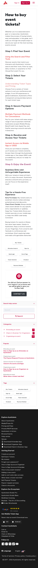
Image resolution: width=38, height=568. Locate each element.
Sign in (16, 3)
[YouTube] (17, 544)
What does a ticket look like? (13, 376)
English (18, 551)
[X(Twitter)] (10, 544)
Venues (4, 439)
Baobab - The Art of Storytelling (13, 500)
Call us (3, 529)
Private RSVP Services (9, 428)
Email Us (4, 531)
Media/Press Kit (7, 423)
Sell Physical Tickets (8, 480)
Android (17, 521)
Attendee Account (23, 389)
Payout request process (10, 483)
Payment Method (21, 401)
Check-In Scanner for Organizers (18, 333)
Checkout (8, 401)
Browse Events (6, 434)
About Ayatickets (7, 421)
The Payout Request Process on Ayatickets (18, 358)
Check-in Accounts (8, 485)
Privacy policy (20, 556)
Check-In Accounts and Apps (13, 363)
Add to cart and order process (12, 475)
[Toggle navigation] (33, 2)
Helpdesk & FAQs (7, 536)
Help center (5, 436)
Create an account (8, 454)
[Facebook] (3, 544)
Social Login (19, 393)
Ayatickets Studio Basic (10, 495)
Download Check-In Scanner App (15, 447)
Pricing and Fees (7, 426)
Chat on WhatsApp (8, 534)
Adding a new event (8, 472)
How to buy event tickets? (11, 470)
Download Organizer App (12, 444)
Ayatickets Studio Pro (9, 492)
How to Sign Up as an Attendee (12, 467)
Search (20, 316)
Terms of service (8, 556)
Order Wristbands (10, 503)
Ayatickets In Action (8, 431)
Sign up (25, 3)
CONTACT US (19, 294)
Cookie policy (30, 556)
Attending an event (13, 329)
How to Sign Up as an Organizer (13, 464)
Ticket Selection (22, 397)
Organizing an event (13, 336)
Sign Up (8, 393)
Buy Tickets (9, 389)
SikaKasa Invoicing (8, 498)
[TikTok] (13, 544)
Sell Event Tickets (8, 457)
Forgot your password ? (10, 462)
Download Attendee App (12, 441)
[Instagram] (6, 544)
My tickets (5, 459)
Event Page (9, 397)
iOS (7, 521)
